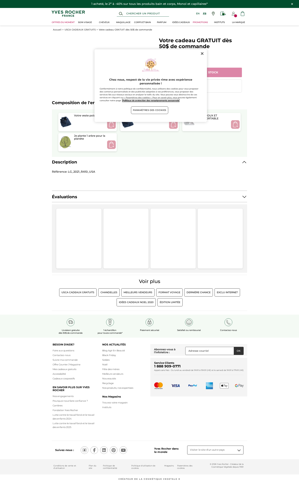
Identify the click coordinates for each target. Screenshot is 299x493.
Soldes (106, 359)
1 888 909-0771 (167, 366)
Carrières (57, 405)
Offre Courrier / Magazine (66, 364)
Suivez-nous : (64, 450)
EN (198, 13)
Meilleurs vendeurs (112, 373)
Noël (104, 364)
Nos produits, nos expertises (117, 387)
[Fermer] (202, 53)
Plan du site (92, 466)
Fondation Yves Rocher (65, 410)
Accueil (57, 29)
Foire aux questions (63, 350)
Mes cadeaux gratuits (64, 369)
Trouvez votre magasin (115, 402)
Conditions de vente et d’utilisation (64, 466)
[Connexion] (233, 14)
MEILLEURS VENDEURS (138, 292)
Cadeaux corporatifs (64, 378)
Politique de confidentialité (110, 466)
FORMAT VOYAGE (169, 292)
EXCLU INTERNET (227, 292)
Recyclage (108, 383)
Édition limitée (170, 302)
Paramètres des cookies (185, 466)
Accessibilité (59, 373)
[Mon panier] (242, 13)
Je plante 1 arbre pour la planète (89, 137)
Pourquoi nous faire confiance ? (70, 400)
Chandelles (109, 292)
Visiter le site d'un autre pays (207, 449)
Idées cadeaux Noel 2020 (136, 302)
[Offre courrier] (223, 14)
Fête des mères (110, 369)
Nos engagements (63, 396)
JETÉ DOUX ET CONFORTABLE (208, 117)
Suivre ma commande (65, 359)
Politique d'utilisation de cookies (143, 466)
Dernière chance (199, 292)
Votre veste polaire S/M (89, 115)
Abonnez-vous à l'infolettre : (164, 351)
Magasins (169, 465)
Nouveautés (109, 378)
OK (239, 350)
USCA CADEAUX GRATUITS (80, 29)
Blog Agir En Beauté (113, 350)
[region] (150, 85)
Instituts (106, 407)
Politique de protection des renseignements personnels (151, 100)
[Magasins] (213, 14)
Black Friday (109, 355)
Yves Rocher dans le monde (166, 450)
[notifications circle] (235, 15)
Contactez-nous (61, 355)
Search (121, 13)
